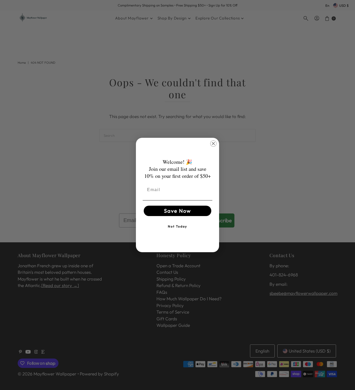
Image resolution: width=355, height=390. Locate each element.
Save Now (177, 210)
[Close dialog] (213, 143)
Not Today (177, 226)
